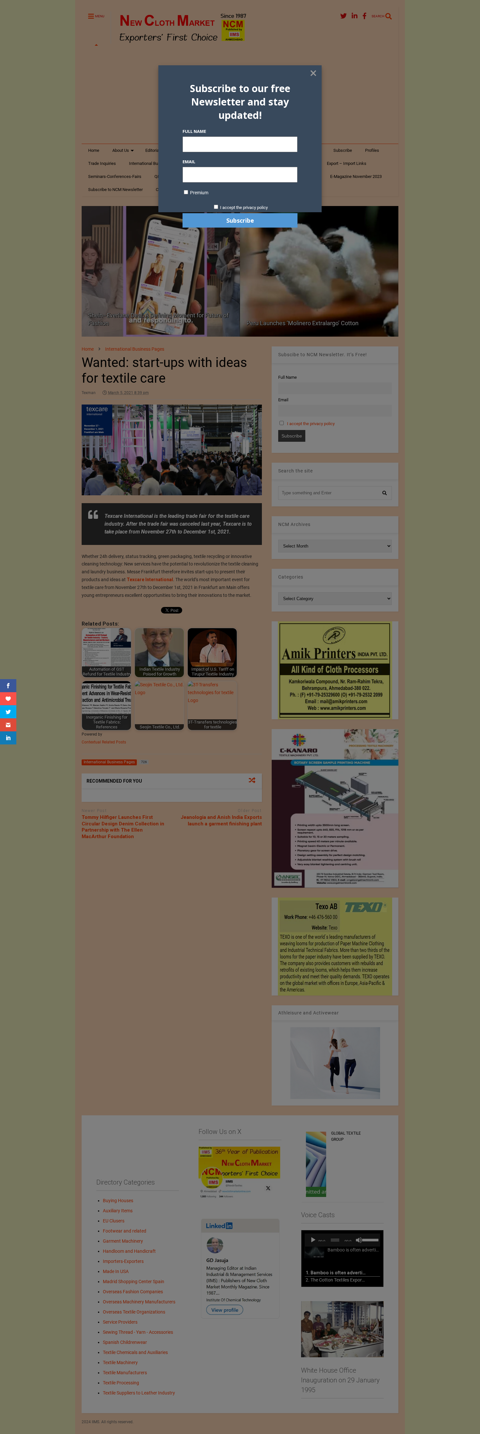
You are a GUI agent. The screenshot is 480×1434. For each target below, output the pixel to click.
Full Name (194, 131)
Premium (198, 192)
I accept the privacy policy (244, 207)
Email (189, 162)
